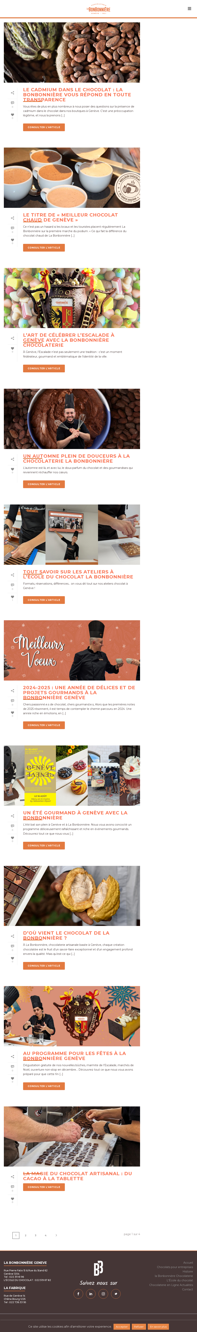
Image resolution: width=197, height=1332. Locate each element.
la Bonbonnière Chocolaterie (174, 1276)
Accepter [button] (122, 1326)
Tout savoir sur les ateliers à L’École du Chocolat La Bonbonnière (78, 574)
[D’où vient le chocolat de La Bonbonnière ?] (72, 896)
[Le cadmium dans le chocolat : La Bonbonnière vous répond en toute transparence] (72, 52)
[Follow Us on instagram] (103, 1294)
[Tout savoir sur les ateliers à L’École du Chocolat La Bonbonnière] (72, 534)
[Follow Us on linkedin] (91, 1294)
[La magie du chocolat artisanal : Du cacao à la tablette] (72, 1136)
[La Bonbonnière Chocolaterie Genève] (98, 8)
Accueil (188, 1262)
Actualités (186, 1285)
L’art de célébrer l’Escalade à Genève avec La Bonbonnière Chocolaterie (68, 340)
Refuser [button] (139, 1326)
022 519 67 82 (42, 1280)
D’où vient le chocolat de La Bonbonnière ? (66, 935)
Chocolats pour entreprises (175, 1267)
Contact (187, 1289)
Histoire (188, 1271)
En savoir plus (158, 1326)
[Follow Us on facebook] (78, 1294)
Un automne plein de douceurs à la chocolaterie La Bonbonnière (76, 458)
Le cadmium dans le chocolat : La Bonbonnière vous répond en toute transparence (77, 94)
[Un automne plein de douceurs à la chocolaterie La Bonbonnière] (72, 419)
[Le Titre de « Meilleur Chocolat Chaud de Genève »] (72, 178)
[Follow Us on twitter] (116, 1294)
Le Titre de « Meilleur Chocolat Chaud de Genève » (70, 217)
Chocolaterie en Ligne (164, 1285)
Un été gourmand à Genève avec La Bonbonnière (75, 815)
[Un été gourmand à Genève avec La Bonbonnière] (72, 775)
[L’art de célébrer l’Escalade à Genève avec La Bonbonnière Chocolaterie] (72, 298)
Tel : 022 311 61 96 (14, 1276)
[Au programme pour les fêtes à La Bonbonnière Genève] (72, 1016)
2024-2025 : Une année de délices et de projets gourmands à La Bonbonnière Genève (79, 692)
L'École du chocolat (180, 1280)
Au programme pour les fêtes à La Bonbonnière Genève (74, 1056)
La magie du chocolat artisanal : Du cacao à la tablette (77, 1176)
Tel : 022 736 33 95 (15, 1302)
